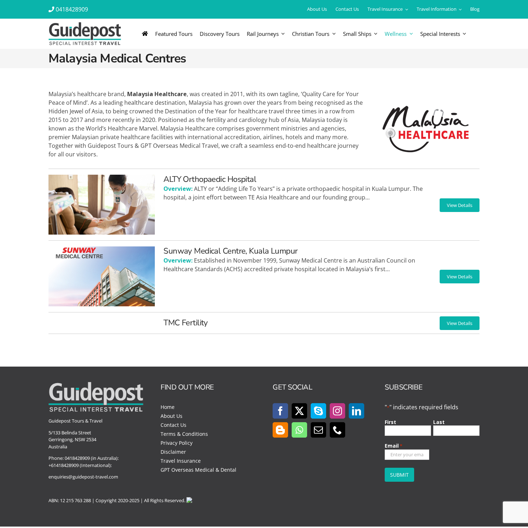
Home (168, 407)
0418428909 (72, 9)
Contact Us (173, 424)
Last (439, 422)
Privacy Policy (177, 442)
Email (393, 445)
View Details (459, 205)
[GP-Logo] (84, 25)
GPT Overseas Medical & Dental (198, 469)
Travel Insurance (181, 460)
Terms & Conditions (184, 433)
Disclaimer (173, 451)
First (390, 422)
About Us (171, 415)
